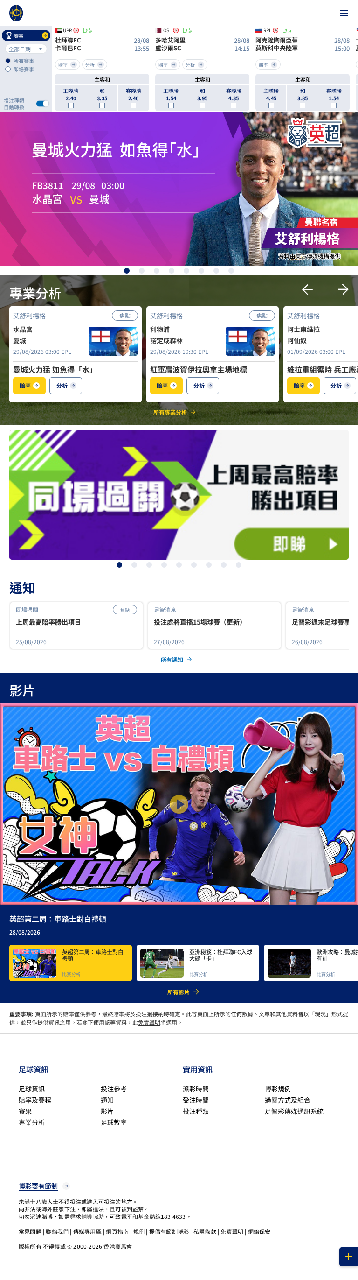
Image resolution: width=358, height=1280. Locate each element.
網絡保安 (259, 1231)
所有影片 (178, 992)
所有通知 (172, 659)
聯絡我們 (57, 1231)
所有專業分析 (170, 412)
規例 (139, 1231)
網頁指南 (117, 1231)
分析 (62, 385)
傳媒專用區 (87, 1231)
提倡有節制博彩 (169, 1231)
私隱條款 (204, 1231)
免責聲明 (149, 1022)
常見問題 (30, 1231)
